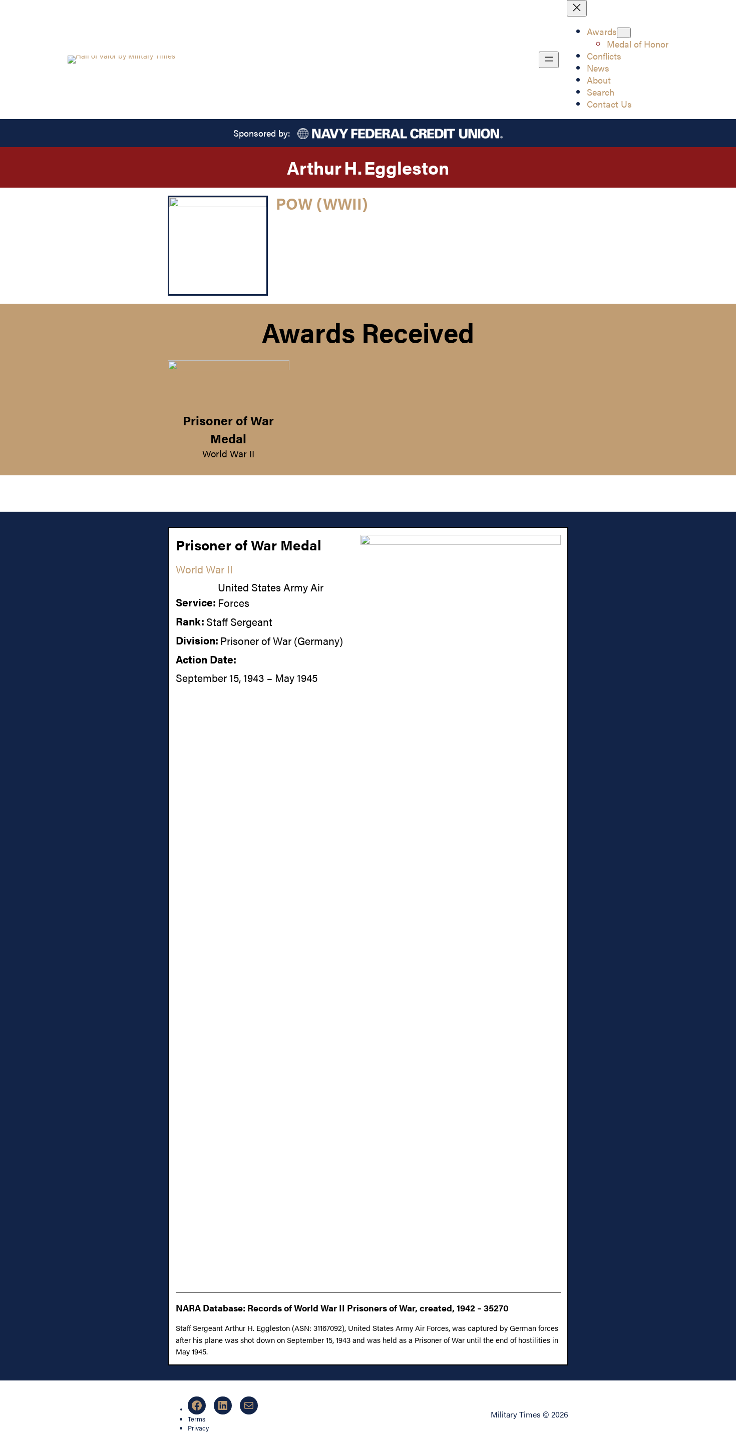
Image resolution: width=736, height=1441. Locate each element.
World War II (228, 453)
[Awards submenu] (624, 33)
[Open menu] (549, 60)
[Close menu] (577, 8)
